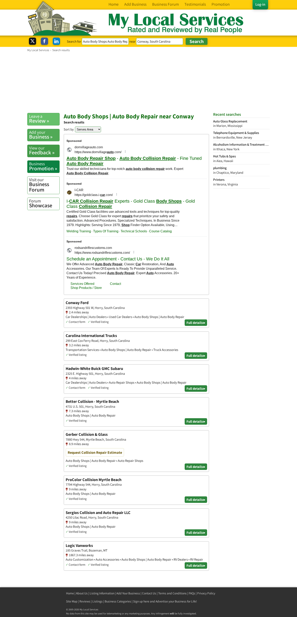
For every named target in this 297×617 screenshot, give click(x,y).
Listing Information (102, 593)
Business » (41, 134)
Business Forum (39, 185)
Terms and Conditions (172, 593)
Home (70, 593)
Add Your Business (128, 593)
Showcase (40, 203)
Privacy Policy (206, 593)
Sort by (69, 129)
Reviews (84, 601)
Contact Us (149, 593)
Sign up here (141, 601)
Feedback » (42, 150)
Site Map (71, 601)
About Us (82, 593)
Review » (39, 118)
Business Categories (118, 601)
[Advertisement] (148, 82)
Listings (97, 601)
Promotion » (43, 166)
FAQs (192, 593)
